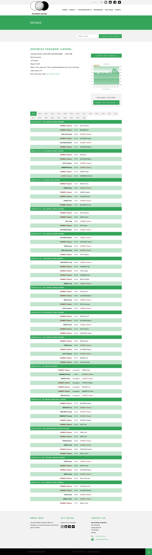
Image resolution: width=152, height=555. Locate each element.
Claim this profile (106, 56)
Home (65, 10)
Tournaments (85, 10)
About (72, 10)
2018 (77, 113)
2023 (52, 113)
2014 (103, 113)
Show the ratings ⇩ (106, 102)
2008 (52, 118)
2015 (96, 113)
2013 (109, 113)
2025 (39, 113)
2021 (58, 113)
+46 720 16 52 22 (100, 536)
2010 (39, 118)
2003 (84, 118)
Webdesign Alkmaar (37, 552)
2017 (84, 113)
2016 (90, 113)
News (118, 10)
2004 (77, 118)
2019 (71, 113)
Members (98, 10)
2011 (33, 118)
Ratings (109, 10)
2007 (58, 118)
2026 (33, 113)
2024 (46, 113)
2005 (71, 118)
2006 (65, 118)
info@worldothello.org (101, 539)
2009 (46, 118)
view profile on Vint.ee (52, 74)
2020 (65, 113)
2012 (115, 113)
